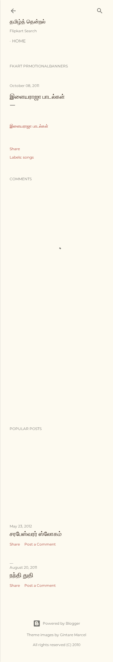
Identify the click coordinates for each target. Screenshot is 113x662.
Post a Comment (40, 544)
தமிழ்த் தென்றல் (28, 21)
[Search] (99, 9)
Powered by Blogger (61, 623)
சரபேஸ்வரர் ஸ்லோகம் (36, 534)
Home (19, 41)
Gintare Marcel (73, 635)
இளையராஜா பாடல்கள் (29, 126)
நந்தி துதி (21, 575)
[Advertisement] (56, 373)
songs (28, 157)
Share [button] (15, 149)
